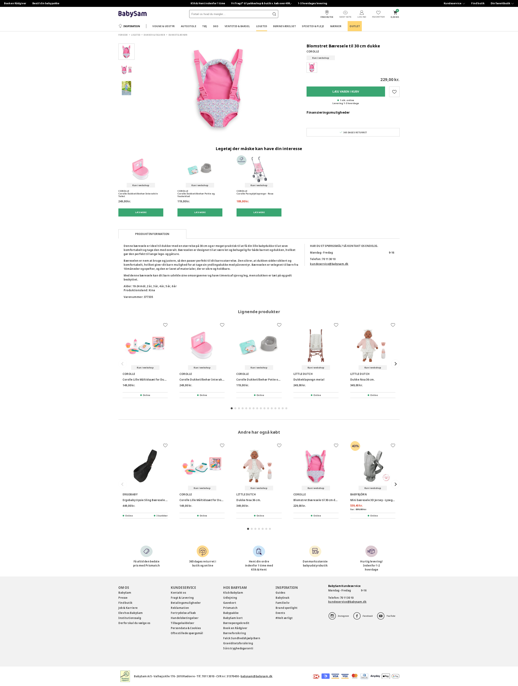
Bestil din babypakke (45, 3)
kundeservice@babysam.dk (329, 264)
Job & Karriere (128, 608)
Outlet (355, 26)
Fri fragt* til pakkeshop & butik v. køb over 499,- (261, 3)
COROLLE (313, 51)
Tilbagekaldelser (182, 623)
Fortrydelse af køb (183, 613)
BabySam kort (233, 618)
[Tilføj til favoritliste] (394, 91)
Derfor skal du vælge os (134, 623)
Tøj (204, 26)
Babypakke (231, 613)
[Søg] (274, 14)
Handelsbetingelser (184, 618)
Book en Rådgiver (15, 3)
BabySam (124, 592)
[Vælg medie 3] (126, 88)
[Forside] (132, 14)
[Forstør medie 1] (218, 88)
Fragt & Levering (182, 598)
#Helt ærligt (284, 618)
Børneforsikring (234, 633)
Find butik (478, 3)
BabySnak (282, 598)
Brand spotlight (287, 608)
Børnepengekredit (236, 623)
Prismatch (230, 608)
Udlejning (230, 598)
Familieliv (282, 603)
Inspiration (131, 26)
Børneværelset (284, 26)
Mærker (336, 26)
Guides (280, 592)
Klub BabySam (233, 592)
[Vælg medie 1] (126, 52)
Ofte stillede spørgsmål (187, 633)
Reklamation (180, 608)
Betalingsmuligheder (186, 603)
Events (280, 613)
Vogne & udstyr (163, 26)
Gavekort (229, 603)
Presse (122, 598)
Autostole (188, 26)
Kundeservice (452, 3)
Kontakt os (178, 592)
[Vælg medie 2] (126, 70)
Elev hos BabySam (130, 613)
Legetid (261, 26)
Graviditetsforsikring (238, 643)
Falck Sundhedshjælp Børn (241, 638)
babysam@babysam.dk (256, 676)
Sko (216, 26)
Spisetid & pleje (313, 26)
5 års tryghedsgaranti (238, 648)
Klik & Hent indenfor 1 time (208, 3)
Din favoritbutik (500, 3)
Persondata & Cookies (186, 628)
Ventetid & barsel (237, 26)
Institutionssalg (129, 618)
